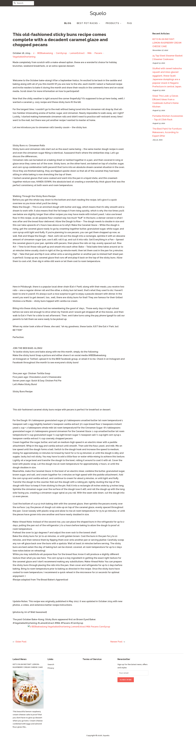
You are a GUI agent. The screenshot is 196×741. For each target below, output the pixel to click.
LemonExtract (77, 53)
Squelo (106, 735)
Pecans (98, 53)
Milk (89, 53)
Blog (67, 23)
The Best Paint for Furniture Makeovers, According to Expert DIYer (167, 132)
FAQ (129, 23)
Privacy (51, 668)
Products (113, 23)
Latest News (20, 659)
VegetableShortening (24, 56)
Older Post (20, 641)
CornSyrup (61, 53)
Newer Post (116, 641)
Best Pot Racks (88, 23)
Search (51, 664)
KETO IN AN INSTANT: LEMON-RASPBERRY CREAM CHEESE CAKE (166, 43)
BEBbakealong (45, 53)
